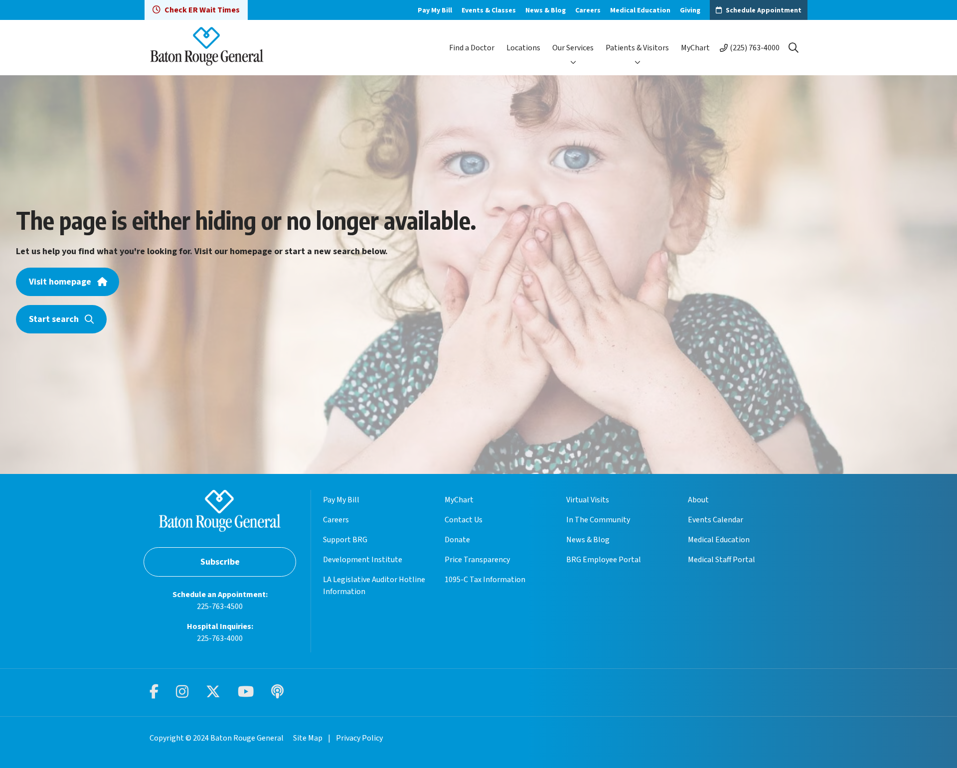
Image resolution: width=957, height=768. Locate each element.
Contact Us (463, 519)
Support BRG (345, 539)
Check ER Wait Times (202, 9)
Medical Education (640, 10)
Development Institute (362, 559)
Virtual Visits (587, 499)
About (698, 499)
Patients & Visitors (637, 47)
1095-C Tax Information (485, 579)
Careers (588, 10)
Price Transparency (477, 559)
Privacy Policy (359, 738)
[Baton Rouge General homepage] (207, 47)
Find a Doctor (471, 47)
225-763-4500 (220, 606)
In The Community (598, 519)
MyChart (695, 47)
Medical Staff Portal (721, 559)
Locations (523, 47)
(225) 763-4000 (755, 47)
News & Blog (545, 10)
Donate (457, 539)
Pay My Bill (435, 10)
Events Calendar (715, 519)
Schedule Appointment (763, 10)
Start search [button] (54, 319)
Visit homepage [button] (60, 282)
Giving (690, 10)
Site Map (307, 738)
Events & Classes (489, 10)
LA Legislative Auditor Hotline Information (374, 585)
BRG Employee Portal (603, 559)
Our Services (573, 47)
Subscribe (220, 562)
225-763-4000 (220, 638)
